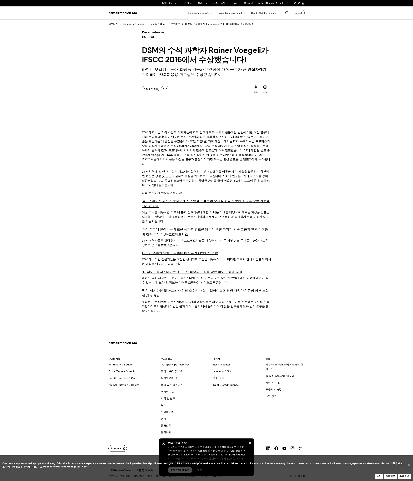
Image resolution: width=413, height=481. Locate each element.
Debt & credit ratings (226, 385)
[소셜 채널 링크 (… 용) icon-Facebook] (276, 448)
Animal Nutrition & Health (124, 385)
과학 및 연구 (168, 398)
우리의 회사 (167, 358)
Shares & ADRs (222, 371)
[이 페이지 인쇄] (265, 87)
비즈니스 (113, 24)
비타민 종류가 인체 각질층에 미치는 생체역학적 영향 (180, 253)
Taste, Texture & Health (122, 371)
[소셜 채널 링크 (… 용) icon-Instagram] (292, 448)
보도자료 (175, 24)
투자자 (216, 358)
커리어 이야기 (274, 382)
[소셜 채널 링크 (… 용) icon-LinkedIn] (268, 448)
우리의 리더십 (169, 378)
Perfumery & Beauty (133, 24)
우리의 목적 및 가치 (172, 371)
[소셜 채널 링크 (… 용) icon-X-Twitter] (301, 448)
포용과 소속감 (274, 389)
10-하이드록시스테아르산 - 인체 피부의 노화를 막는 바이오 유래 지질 (192, 272)
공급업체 (166, 425)
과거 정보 (218, 378)
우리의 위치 (167, 412)
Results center (221, 364)
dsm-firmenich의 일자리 (280, 376)
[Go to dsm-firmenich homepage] (122, 13)
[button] (287, 13)
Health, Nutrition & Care (123, 378)
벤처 (163, 418)
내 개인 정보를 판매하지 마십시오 (25, 466)
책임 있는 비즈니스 (172, 385)
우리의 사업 (114, 358)
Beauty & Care (157, 24)
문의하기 (166, 432)
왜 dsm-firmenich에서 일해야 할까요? (284, 367)
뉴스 (163, 405)
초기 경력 (271, 396)
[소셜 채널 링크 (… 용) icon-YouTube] (284, 448)
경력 (268, 358)
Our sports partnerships (175, 364)
